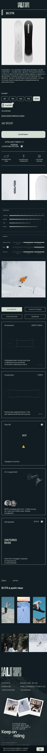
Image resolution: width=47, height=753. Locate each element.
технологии (8, 690)
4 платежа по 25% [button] (10, 146)
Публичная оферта (9, 743)
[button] (21, 146)
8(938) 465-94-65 (29, 683)
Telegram (25, 690)
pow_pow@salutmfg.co (32, 686)
